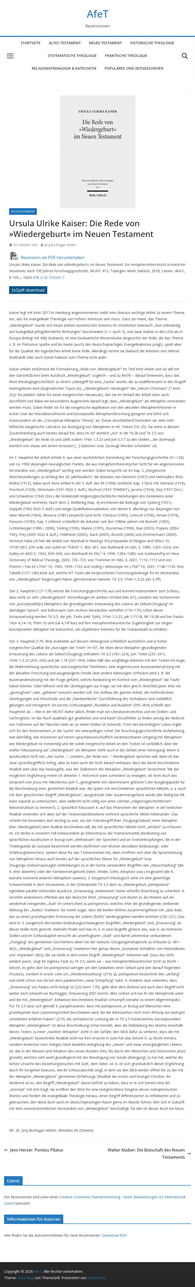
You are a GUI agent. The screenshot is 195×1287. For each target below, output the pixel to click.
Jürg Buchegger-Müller (60, 245)
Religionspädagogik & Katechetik (64, 68)
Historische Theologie (152, 42)
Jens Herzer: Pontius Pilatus (36, 1150)
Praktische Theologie (126, 55)
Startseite (31, 42)
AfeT (97, 14)
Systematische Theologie (72, 55)
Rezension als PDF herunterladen (52, 257)
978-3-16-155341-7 (48, 277)
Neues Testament (105, 42)
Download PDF (114, 1235)
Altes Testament (65, 42)
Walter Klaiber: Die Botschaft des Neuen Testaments (146, 1153)
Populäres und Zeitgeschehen (134, 68)
